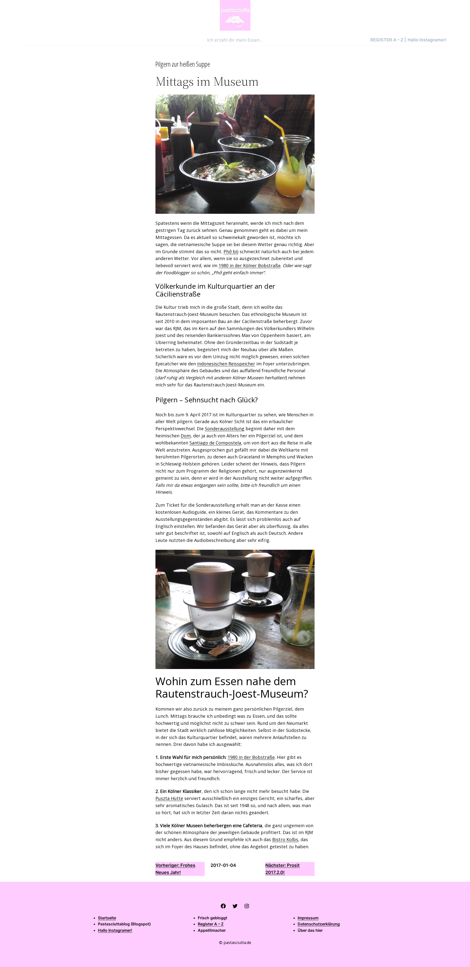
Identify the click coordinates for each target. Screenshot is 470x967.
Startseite (107, 917)
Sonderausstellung (224, 428)
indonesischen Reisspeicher (226, 364)
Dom (186, 436)
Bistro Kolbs (285, 839)
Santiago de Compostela (215, 443)
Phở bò (230, 251)
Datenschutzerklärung (319, 923)
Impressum (308, 917)
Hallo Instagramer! (115, 930)
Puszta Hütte (169, 798)
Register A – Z (210, 923)
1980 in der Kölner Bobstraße (250, 265)
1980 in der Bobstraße (251, 757)
